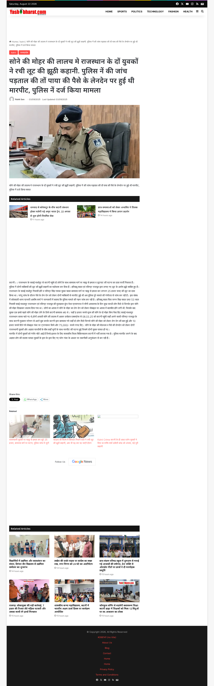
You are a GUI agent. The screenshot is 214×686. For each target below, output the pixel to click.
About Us (107, 642)
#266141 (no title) (107, 637)
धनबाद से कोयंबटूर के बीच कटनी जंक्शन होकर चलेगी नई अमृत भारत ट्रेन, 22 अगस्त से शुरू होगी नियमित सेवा (50, 211)
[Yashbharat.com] (28, 11)
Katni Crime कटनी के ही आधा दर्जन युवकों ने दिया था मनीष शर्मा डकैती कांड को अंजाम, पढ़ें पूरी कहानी (117, 443)
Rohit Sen (19, 99)
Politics (136, 11)
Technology (155, 11)
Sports (122, 11)
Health (187, 11)
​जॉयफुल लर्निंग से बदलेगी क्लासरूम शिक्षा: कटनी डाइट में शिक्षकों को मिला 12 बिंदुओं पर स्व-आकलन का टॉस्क (119, 608)
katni (22, 41)
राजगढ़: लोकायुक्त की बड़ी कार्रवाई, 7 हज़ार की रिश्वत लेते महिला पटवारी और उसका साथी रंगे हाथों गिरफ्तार (27, 608)
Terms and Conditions (107, 674)
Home (109, 11)
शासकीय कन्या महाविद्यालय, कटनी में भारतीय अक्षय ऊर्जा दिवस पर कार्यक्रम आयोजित (72, 608)
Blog (107, 648)
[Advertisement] (107, 26)
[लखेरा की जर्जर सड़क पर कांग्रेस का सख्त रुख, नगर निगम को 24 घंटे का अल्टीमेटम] (74, 546)
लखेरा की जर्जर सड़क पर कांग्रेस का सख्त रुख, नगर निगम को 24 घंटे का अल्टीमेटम (73, 562)
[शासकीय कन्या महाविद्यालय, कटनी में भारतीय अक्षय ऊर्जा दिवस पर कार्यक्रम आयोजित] (74, 590)
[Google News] (82, 461)
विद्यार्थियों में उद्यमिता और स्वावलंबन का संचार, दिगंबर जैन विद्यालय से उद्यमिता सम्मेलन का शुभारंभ (27, 564)
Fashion (173, 11)
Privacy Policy (107, 669)
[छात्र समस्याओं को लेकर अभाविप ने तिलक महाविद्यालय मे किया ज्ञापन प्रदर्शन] (86, 211)
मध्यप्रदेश (24, 52)
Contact (107, 653)
